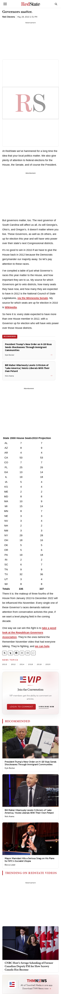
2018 (39, 664)
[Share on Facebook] (16, 653)
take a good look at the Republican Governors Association (29, 633)
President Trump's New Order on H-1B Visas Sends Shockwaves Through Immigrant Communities (30, 763)
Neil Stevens (8, 16)
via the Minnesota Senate (32, 298)
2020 (48, 664)
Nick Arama (9, 816)
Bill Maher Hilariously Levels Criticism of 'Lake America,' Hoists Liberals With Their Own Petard (29, 811)
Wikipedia (11, 307)
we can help (42, 646)
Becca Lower (10, 865)
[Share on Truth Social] (10, 653)
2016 (30, 664)
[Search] (56, 4)
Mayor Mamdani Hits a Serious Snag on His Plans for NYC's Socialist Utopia (29, 859)
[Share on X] (4, 653)
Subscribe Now (46, 707)
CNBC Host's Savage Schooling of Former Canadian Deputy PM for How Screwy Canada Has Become (29, 966)
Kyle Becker (10, 768)
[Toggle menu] (5, 4)
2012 (13, 664)
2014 (22, 664)
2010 (4, 664)
